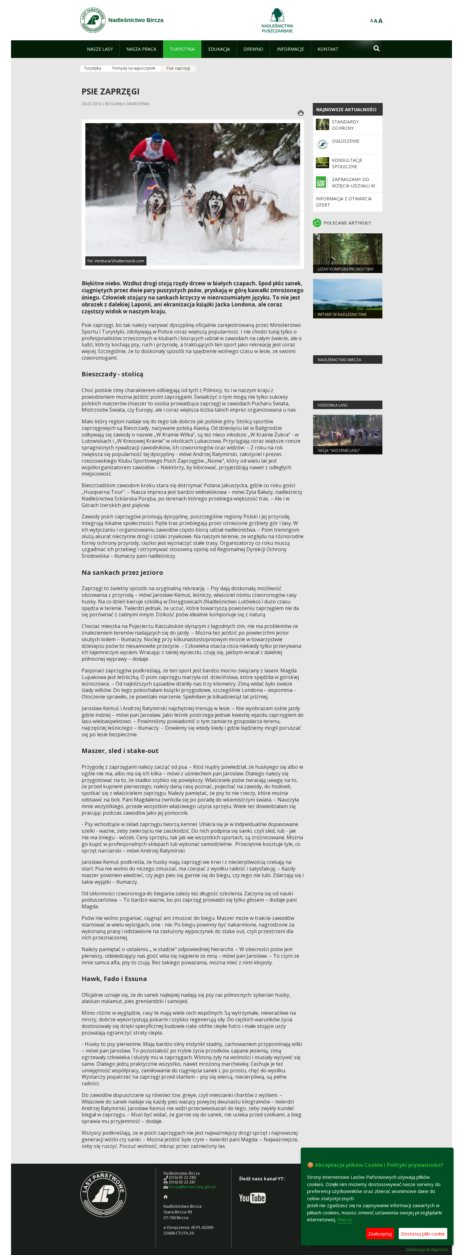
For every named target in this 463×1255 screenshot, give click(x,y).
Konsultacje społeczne (347, 163)
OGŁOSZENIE (345, 141)
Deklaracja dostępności (427, 1249)
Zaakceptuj (380, 1233)
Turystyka (92, 68)
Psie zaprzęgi (178, 68)
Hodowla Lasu (333, 405)
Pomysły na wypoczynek (133, 68)
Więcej (344, 1219)
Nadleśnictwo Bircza (339, 359)
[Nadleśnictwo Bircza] (93, 20)
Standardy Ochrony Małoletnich (347, 128)
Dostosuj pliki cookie (423, 1233)
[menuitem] (99, 49)
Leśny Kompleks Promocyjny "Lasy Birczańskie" (346, 271)
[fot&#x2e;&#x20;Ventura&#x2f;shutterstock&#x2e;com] (192, 194)
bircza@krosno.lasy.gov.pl (192, 1186)
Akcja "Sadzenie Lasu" (339, 450)
